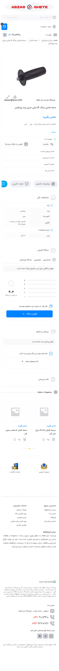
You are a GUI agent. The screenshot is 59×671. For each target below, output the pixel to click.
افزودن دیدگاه (31, 313)
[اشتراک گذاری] (15, 97)
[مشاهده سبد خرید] (4, 26)
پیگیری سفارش (21, 525)
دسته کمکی (33, 40)
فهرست (48, 35)
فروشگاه (53, 517)
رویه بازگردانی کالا (20, 513)
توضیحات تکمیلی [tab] (43, 184)
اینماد (17, 594)
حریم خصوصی (21, 517)
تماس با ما (52, 513)
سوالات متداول (21, 510)
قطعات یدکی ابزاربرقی (49, 40)
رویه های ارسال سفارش (18, 521)
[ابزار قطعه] (29, 7)
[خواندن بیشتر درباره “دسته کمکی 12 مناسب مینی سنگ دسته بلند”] (17, 439)
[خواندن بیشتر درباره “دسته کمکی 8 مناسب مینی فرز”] (46, 439)
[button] (34, 448)
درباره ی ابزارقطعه (50, 510)
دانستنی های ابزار (50, 521)
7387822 (40, 623)
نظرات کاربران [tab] (18, 184)
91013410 (41, 617)
